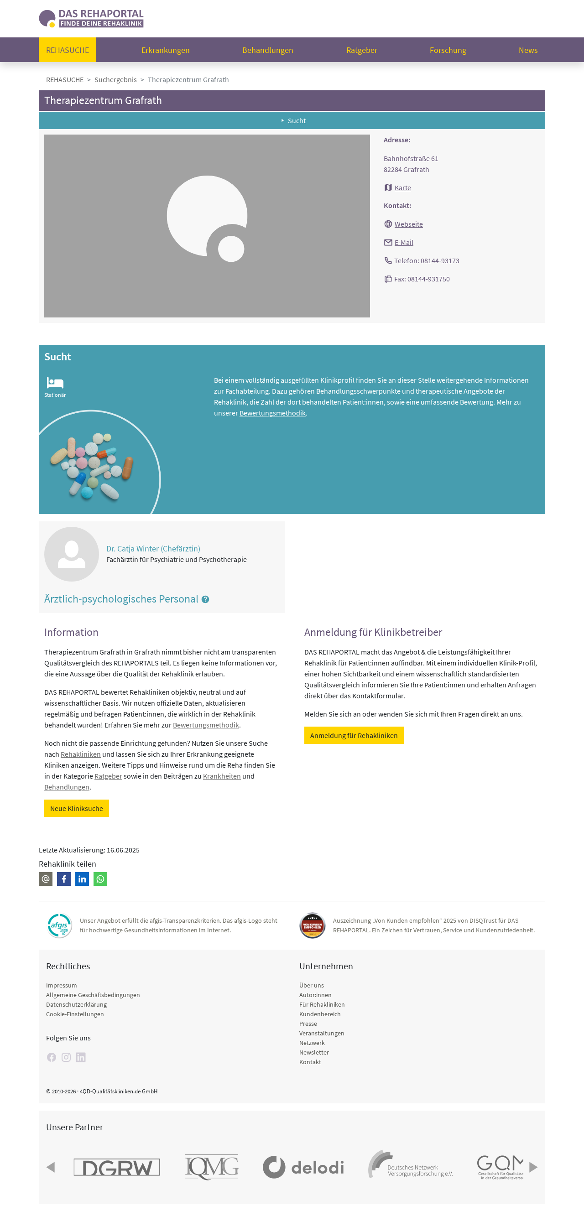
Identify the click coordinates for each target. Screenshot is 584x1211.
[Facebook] (51, 1057)
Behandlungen (267, 50)
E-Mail (404, 242)
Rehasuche (67, 50)
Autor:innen (315, 995)
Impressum (61, 985)
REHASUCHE (64, 79)
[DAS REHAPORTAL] (91, 17)
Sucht (297, 120)
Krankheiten (222, 775)
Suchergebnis (115, 79)
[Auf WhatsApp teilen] (100, 879)
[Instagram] (66, 1057)
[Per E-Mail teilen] (45, 879)
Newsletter (314, 1052)
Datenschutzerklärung (76, 1004)
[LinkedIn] (80, 1057)
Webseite (409, 224)
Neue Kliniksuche (76, 808)
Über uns (311, 985)
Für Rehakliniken (322, 1004)
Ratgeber (361, 50)
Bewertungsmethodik (273, 412)
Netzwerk (312, 1043)
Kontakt (310, 1062)
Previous (51, 1167)
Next (532, 1167)
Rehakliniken (81, 754)
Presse (308, 1023)
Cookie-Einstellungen (75, 1014)
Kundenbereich (320, 1014)
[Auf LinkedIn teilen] (82, 879)
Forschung (448, 50)
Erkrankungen (165, 50)
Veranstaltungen (321, 1033)
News (528, 50)
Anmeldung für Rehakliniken (354, 735)
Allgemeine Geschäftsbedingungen (93, 995)
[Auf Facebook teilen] (64, 879)
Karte (403, 187)
